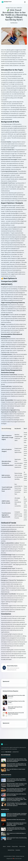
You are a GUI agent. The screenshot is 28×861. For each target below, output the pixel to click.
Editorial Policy (11, 850)
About (4, 846)
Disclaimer (18, 850)
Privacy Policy (15, 846)
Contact (9, 846)
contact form (15, 751)
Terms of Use (22, 846)
